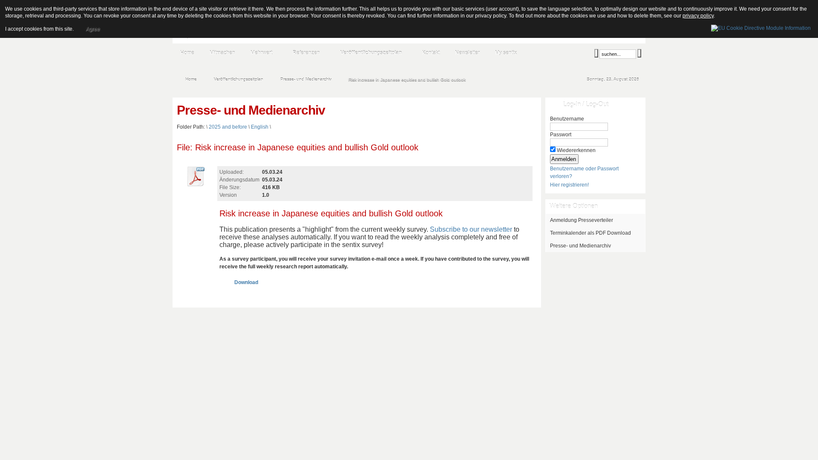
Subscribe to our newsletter (471, 229)
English (259, 127)
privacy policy (698, 16)
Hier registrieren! (569, 185)
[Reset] (639, 53)
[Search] (596, 53)
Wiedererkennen (576, 150)
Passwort (560, 135)
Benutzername (567, 119)
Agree (93, 29)
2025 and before (228, 127)
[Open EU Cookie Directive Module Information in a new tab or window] (761, 27)
